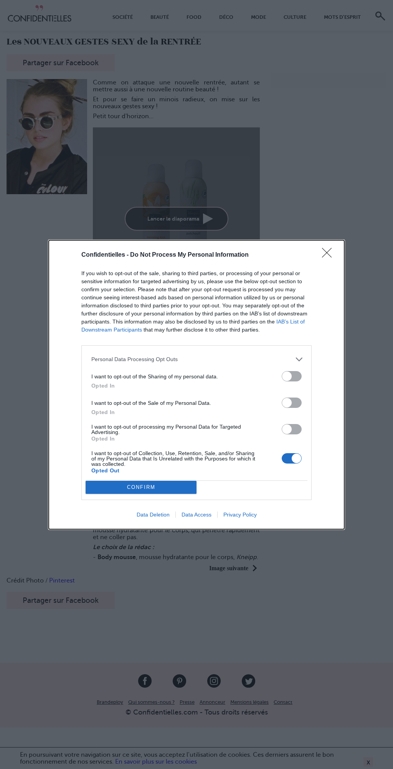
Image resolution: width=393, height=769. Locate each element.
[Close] (329, 255)
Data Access (196, 515)
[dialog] (196, 384)
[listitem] (196, 359)
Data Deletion (153, 515)
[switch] (292, 376)
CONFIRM (141, 487)
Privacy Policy (240, 515)
